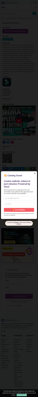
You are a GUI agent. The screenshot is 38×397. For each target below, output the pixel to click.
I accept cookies (21, 395)
